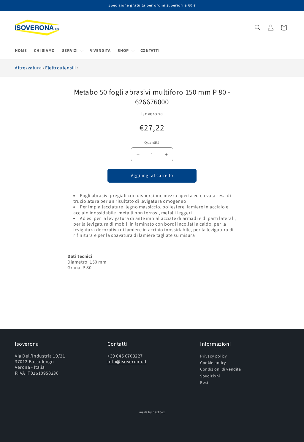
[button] (72, 50)
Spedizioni (210, 376)
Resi (204, 382)
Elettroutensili (61, 68)
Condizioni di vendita (220, 369)
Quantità (151, 142)
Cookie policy (213, 363)
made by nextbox (152, 412)
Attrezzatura (29, 68)
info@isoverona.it (126, 361)
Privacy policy (213, 356)
